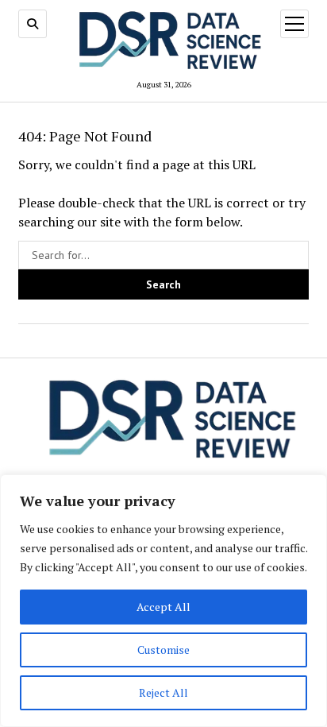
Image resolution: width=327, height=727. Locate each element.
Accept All (163, 606)
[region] (163, 600)
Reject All (163, 692)
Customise (163, 649)
